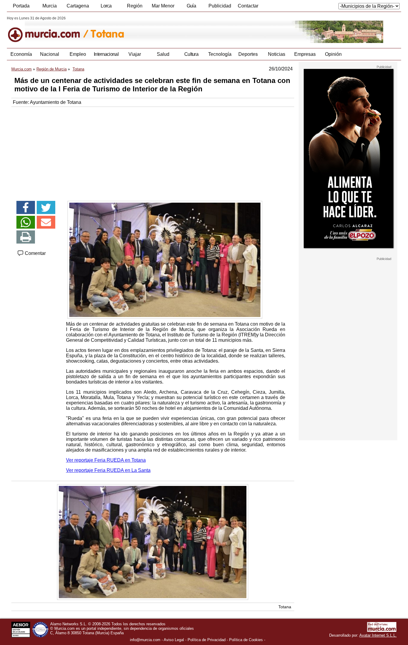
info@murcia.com (145, 640)
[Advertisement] (152, 151)
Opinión (333, 54)
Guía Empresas (191, 7)
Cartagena (78, 5)
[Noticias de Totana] (152, 30)
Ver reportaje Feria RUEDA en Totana (106, 460)
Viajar (134, 54)
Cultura (191, 54)
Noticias (276, 54)
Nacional (49, 54)
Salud (163, 54)
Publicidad (219, 5)
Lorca (106, 5)
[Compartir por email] (46, 222)
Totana (284, 606)
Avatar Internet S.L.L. (378, 635)
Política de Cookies (246, 640)
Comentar (35, 253)
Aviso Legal (174, 640)
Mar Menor (163, 5)
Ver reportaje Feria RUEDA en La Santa (108, 470)
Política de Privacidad (207, 640)
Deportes (248, 54)
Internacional (106, 54)
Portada (21, 5)
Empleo (78, 54)
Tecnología (219, 54)
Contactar (248, 5)
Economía (21, 54)
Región (134, 5)
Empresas (305, 54)
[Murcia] (48, 30)
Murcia (49, 5)
